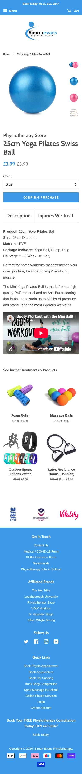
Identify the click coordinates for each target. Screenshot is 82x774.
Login (41, 701)
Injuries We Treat (55, 216)
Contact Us (41, 545)
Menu (12, 10)
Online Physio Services (41, 695)
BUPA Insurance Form (41, 557)
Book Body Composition (41, 684)
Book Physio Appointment (41, 666)
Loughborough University (41, 596)
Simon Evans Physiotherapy (53, 748)
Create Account (41, 707)
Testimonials (41, 563)
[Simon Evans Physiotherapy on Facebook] (36, 642)
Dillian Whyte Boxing (41, 620)
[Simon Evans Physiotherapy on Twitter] (26, 642)
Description (18, 216)
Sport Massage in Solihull (41, 690)
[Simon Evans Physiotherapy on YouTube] (56, 642)
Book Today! (41, 734)
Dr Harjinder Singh (41, 614)
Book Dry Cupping (41, 678)
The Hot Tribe (41, 590)
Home (6, 54)
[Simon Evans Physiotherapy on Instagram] (46, 642)
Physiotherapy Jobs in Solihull (41, 569)
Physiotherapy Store (41, 602)
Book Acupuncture (41, 672)
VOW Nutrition (41, 608)
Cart (76, 11)
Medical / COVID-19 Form (41, 551)
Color (7, 176)
